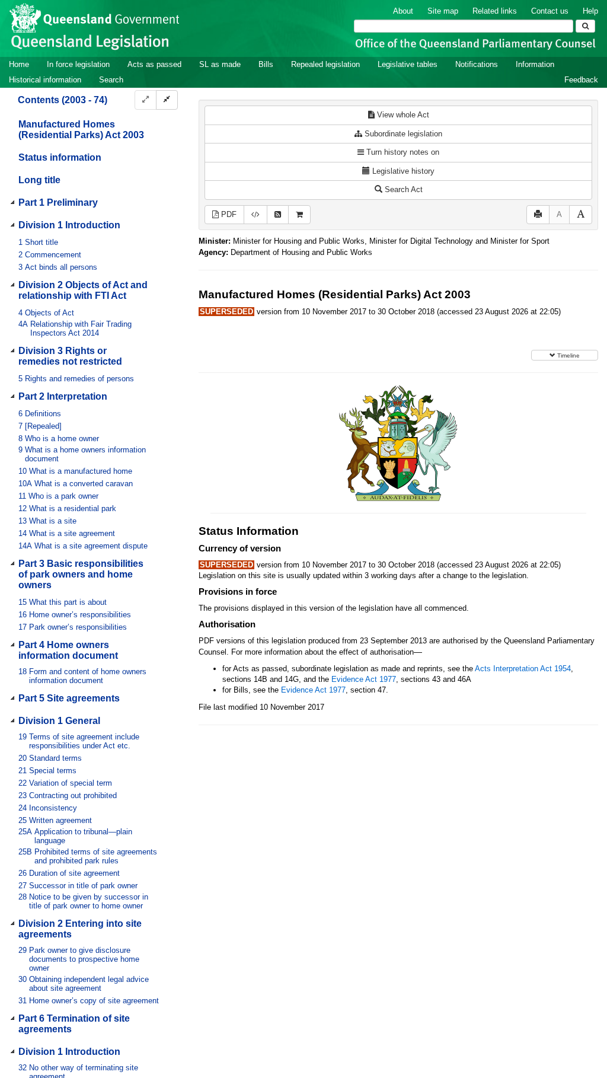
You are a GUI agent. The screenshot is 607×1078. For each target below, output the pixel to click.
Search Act (402, 189)
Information (535, 64)
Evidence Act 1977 (363, 679)
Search (111, 79)
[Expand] (145, 100)
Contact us (549, 11)
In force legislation (78, 64)
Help (590, 11)
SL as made (220, 64)
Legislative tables (407, 64)
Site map (442, 11)
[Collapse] (167, 100)
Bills (265, 64)
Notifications (476, 64)
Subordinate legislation (402, 133)
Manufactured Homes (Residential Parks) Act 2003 (81, 129)
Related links (494, 11)
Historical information (45, 79)
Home (19, 64)
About (403, 11)
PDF (228, 214)
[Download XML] (255, 215)
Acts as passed (154, 64)
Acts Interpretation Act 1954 (523, 668)
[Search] (585, 26)
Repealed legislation (325, 64)
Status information (59, 157)
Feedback (581, 79)
